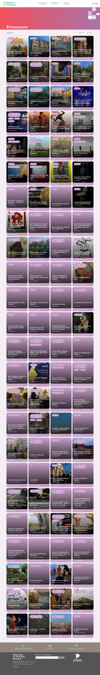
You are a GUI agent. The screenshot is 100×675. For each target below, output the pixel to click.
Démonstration (79, 314)
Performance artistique (36, 565)
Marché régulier (11, 38)
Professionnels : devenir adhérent (76, 648)
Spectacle (32, 515)
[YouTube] (20, 659)
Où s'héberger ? (50, 648)
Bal (31, 465)
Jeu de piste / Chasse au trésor (15, 64)
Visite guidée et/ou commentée (81, 39)
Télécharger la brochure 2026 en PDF (23, 648)
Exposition (56, 38)
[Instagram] (16, 659)
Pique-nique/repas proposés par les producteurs (14, 591)
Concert (55, 189)
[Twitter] (18, 659)
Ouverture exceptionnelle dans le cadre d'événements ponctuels (36, 416)
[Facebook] (13, 659)
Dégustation (78, 214)
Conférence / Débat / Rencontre (81, 541)
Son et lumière (55, 63)
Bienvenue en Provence (9, 3)
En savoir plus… (16, 666)
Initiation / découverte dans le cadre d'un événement (37, 64)
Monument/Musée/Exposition (59, 364)
